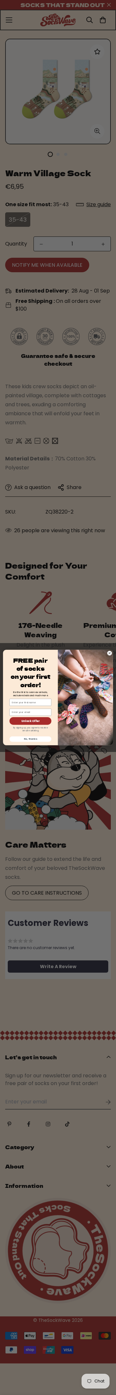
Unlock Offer (30, 721)
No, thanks (30, 739)
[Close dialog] (109, 653)
